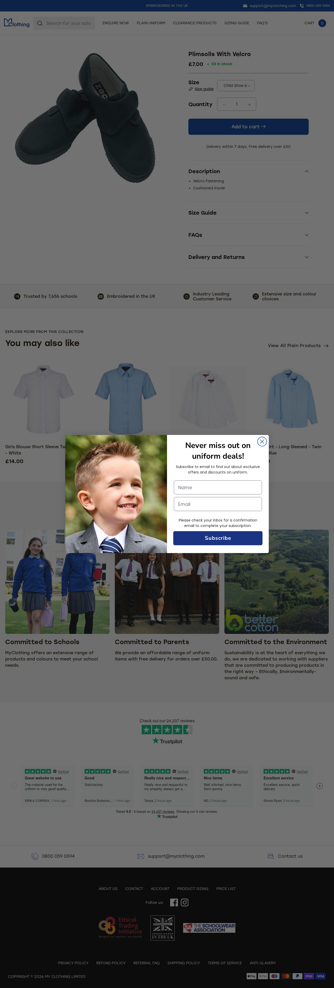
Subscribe (218, 538)
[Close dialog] (262, 441)
